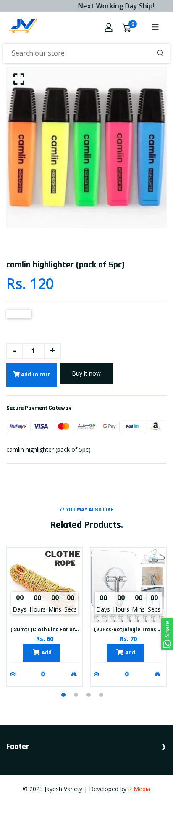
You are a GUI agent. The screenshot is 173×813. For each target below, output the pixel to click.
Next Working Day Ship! (113, 6)
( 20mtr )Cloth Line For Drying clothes (58, 629)
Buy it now (86, 373)
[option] (86, 147)
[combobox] (86, 53)
